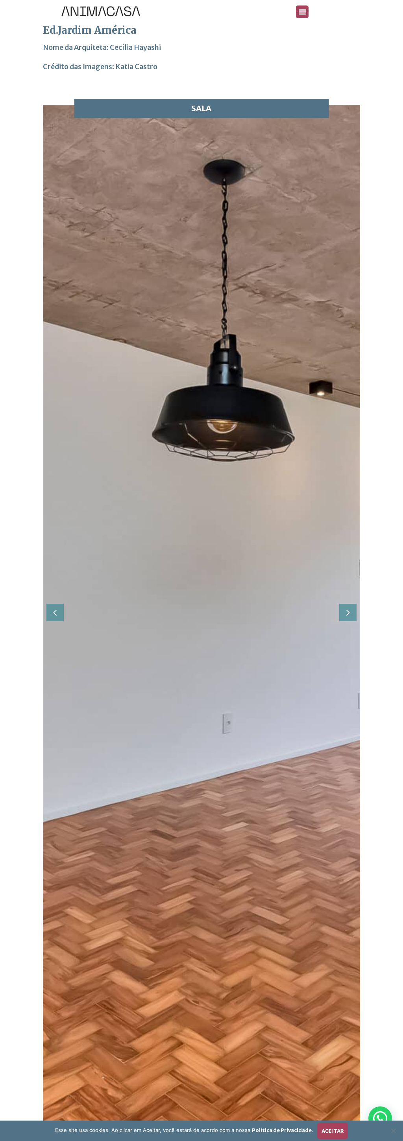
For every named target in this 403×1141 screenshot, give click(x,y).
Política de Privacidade (282, 1130)
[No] (393, 1133)
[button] (302, 11)
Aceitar (333, 1131)
